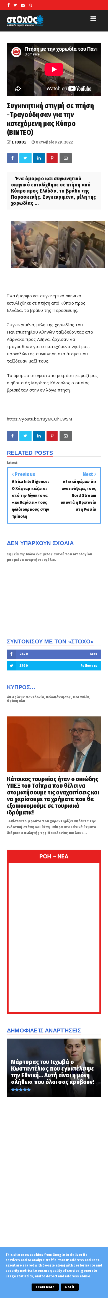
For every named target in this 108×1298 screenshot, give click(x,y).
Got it (69, 1287)
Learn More (45, 1287)
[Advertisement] (54, 1184)
